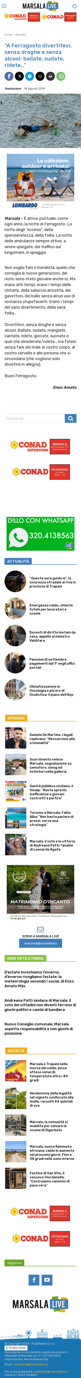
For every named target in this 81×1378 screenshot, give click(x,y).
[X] (19, 76)
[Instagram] (22, 1324)
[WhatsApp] (60, 76)
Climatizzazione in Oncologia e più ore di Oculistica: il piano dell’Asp (51, 690)
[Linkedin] (34, 1324)
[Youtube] (47, 1280)
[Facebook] (9, 76)
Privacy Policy (17, 1347)
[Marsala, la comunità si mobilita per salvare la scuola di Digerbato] (15, 1125)
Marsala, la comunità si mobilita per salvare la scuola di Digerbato (49, 1126)
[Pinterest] (46, 1324)
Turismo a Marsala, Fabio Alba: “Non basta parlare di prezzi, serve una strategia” (52, 819)
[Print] (50, 76)
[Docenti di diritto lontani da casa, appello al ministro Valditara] (15, 635)
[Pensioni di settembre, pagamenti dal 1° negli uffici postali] (15, 662)
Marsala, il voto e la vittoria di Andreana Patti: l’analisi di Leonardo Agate (52, 845)
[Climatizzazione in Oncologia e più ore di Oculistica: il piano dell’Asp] (15, 690)
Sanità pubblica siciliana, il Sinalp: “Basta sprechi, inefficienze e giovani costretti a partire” (51, 792)
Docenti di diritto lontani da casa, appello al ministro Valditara (52, 636)
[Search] (70, 418)
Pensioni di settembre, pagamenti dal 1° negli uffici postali (52, 663)
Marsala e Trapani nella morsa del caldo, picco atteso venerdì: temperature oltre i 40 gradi (49, 1072)
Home (8, 35)
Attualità (20, 35)
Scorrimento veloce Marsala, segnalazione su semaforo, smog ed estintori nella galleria (51, 765)
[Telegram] (29, 76)
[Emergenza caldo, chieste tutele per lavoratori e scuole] (15, 608)
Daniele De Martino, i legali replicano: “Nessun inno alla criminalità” (52, 739)
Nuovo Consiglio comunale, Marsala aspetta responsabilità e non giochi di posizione (38, 1029)
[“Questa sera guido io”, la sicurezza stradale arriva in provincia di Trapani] (15, 581)
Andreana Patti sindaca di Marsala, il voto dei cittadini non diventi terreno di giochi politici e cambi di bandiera (40, 1005)
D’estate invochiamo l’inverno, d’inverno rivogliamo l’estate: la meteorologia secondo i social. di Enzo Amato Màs (39, 979)
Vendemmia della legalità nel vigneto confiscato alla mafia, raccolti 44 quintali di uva (52, 1099)
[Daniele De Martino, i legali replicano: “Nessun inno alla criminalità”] (15, 738)
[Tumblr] (58, 1324)
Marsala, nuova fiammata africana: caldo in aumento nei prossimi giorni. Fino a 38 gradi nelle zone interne (52, 1152)
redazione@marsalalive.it (30, 1364)
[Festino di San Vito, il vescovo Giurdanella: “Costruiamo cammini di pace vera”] (15, 1178)
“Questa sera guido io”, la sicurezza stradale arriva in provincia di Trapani (52, 582)
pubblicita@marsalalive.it (51, 1371)
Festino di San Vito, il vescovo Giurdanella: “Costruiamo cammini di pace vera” (50, 1179)
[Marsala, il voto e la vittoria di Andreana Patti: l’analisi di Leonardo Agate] (15, 844)
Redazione (13, 88)
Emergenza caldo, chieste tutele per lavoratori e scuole (51, 609)
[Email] (40, 76)
